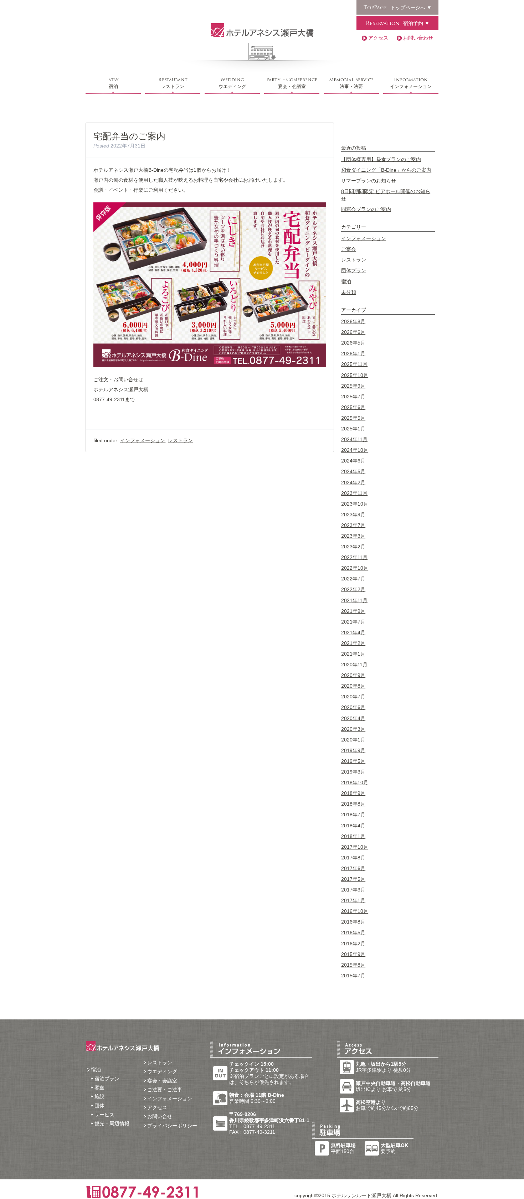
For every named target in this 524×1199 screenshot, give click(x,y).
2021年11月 (354, 600)
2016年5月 (353, 932)
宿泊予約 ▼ (398, 23)
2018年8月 (353, 804)
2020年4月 (353, 718)
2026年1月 (353, 353)
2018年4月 (353, 825)
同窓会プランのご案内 (366, 209)
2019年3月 (353, 772)
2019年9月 (353, 750)
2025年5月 (353, 418)
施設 (99, 1096)
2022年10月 (354, 568)
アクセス (378, 38)
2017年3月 (353, 890)
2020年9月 (353, 675)
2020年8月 (353, 686)
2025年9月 (353, 386)
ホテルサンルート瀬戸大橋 (262, 30)
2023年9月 (353, 514)
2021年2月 (353, 643)
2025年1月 (353, 428)
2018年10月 (354, 782)
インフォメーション (411, 83)
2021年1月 (353, 654)
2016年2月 (353, 943)
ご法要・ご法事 (164, 1089)
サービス (104, 1114)
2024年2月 (353, 482)
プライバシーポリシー (172, 1125)
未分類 (348, 292)
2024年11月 (354, 439)
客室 (99, 1087)
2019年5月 (353, 761)
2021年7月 (353, 622)
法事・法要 (351, 83)
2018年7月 (353, 814)
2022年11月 (354, 557)
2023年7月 (353, 525)
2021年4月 (353, 632)
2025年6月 (353, 407)
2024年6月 (353, 461)
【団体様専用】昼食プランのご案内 (381, 159)
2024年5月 (353, 471)
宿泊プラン (106, 1078)
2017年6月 (353, 868)
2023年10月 (354, 504)
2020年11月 (354, 664)
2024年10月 (354, 450)
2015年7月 (353, 975)
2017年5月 (353, 879)
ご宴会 (348, 249)
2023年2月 (353, 546)
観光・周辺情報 (111, 1123)
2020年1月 (353, 740)
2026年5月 (353, 343)
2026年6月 (353, 332)
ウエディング (232, 83)
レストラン (172, 83)
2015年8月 (353, 965)
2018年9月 (353, 793)
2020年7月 (353, 696)
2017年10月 (354, 847)
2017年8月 (353, 858)
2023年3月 (353, 536)
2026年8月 (353, 321)
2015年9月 (353, 954)
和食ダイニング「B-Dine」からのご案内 (386, 170)
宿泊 (113, 83)
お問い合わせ (418, 38)
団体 (99, 1105)
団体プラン (353, 270)
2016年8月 (353, 922)
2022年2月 (353, 589)
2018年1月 (353, 836)
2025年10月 (354, 375)
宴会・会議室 (291, 83)
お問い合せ (159, 1116)
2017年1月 (353, 900)
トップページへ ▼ (398, 7)
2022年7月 (353, 579)
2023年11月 (354, 493)
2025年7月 (353, 396)
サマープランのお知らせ (368, 181)
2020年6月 (353, 707)
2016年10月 (354, 911)
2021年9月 (353, 611)
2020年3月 (353, 729)
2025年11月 (354, 364)
